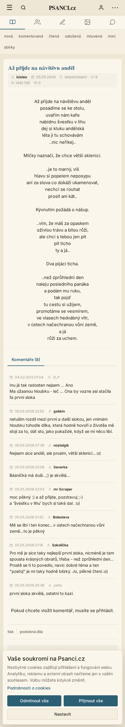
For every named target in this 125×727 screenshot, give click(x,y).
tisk (11, 631)
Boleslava (61, 517)
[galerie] (87, 22)
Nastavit (62, 714)
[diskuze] (112, 22)
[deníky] (62, 22)
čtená (54, 36)
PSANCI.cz (62, 7)
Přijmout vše (91, 700)
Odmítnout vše (34, 700)
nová (8, 36)
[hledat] (23, 7)
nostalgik (61, 445)
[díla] (12, 22)
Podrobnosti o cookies (29, 687)
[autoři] (37, 22)
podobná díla (31, 631)
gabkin (59, 411)
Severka (60, 467)
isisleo (21, 77)
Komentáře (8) (26, 359)
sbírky (9, 47)
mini (111, 36)
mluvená (94, 36)
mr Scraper (62, 489)
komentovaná (31, 36)
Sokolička (60, 545)
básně (70, 77)
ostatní (81, 77)
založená (73, 36)
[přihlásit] (101, 7)
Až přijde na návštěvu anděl (41, 68)
